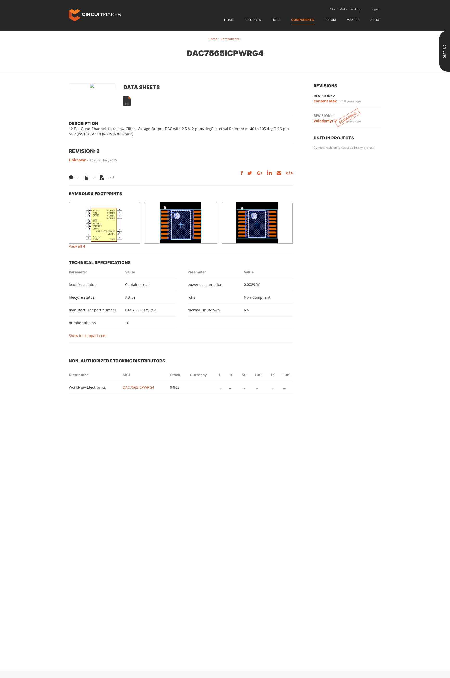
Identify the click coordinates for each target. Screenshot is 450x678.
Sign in (376, 9)
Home (229, 19)
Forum (330, 19)
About (375, 19)
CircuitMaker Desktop (345, 9)
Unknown (77, 159)
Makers (353, 19)
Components (302, 19)
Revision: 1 (324, 115)
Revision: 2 (324, 95)
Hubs (276, 19)
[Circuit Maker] (95, 14)
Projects (252, 19)
